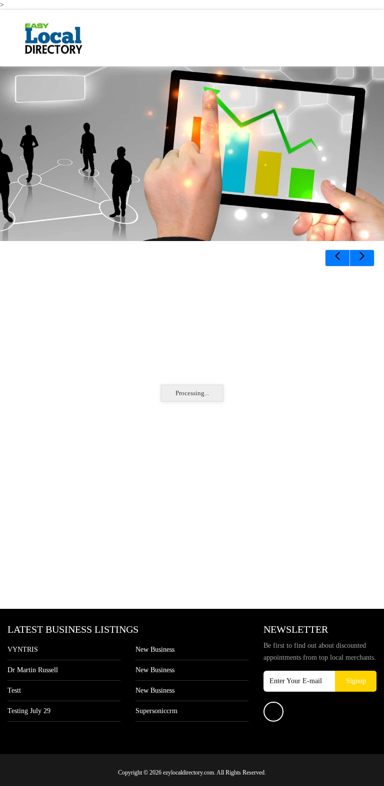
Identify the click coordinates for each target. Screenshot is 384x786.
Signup (356, 681)
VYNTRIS (23, 649)
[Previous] (337, 258)
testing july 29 (29, 711)
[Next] (362, 258)
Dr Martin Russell (33, 670)
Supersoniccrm (157, 711)
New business (155, 649)
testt (14, 690)
